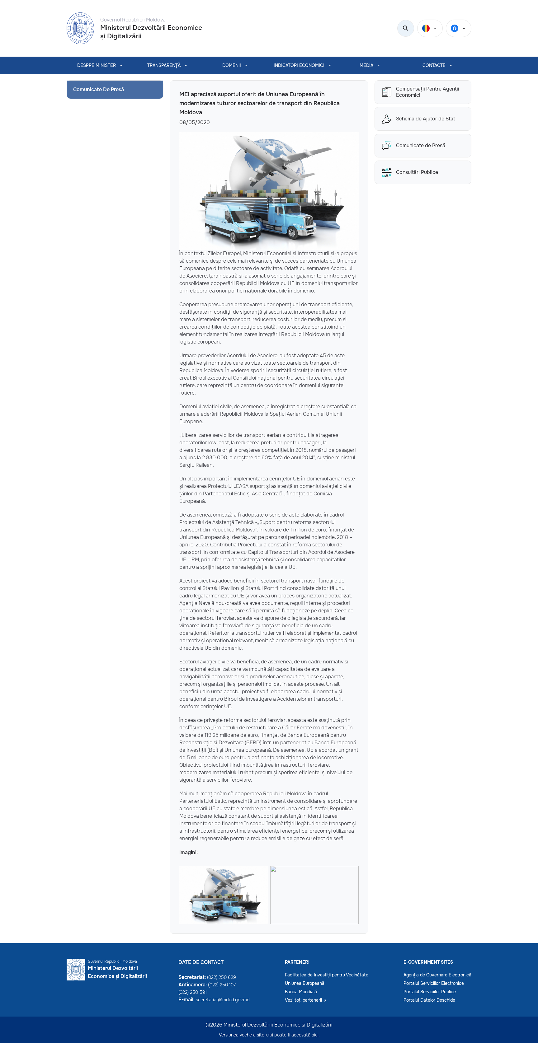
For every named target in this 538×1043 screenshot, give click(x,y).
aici (315, 1035)
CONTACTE (434, 65)
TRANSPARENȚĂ (164, 65)
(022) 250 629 (221, 977)
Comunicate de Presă (420, 145)
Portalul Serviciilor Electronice (434, 983)
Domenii (231, 65)
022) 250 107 (223, 985)
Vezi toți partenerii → (305, 1000)
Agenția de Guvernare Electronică (437, 974)
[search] (405, 29)
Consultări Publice (417, 172)
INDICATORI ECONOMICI (299, 65)
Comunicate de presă (98, 89)
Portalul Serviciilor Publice (430, 991)
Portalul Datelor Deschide (429, 1000)
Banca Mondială (301, 991)
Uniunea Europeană (304, 983)
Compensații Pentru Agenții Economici (427, 92)
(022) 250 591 (192, 992)
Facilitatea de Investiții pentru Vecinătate (326, 974)
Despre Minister (96, 65)
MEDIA (366, 65)
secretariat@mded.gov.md (223, 1000)
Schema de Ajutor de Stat (425, 118)
